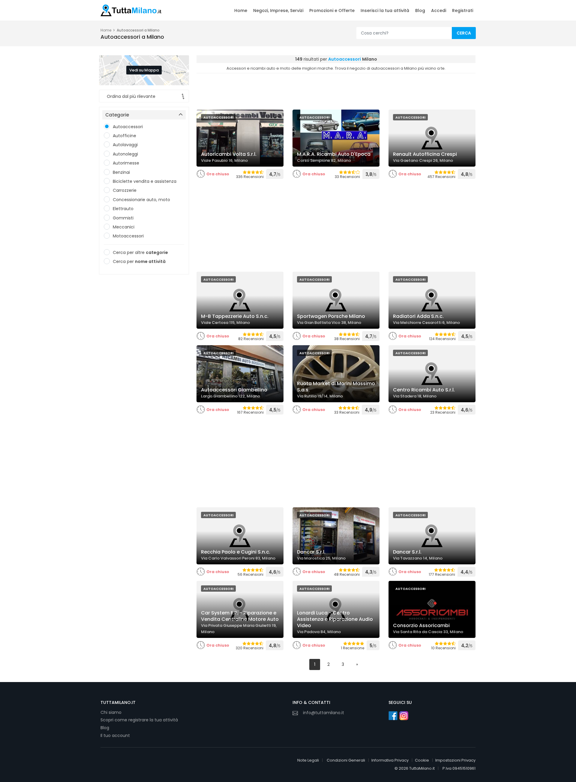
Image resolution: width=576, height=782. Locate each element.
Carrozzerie (124, 190)
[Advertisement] (144, 372)
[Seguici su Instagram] (403, 715)
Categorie (117, 115)
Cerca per (139, 261)
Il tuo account (115, 735)
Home (240, 11)
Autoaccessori (128, 127)
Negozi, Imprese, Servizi (278, 11)
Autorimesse (126, 163)
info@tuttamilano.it (323, 713)
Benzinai (121, 172)
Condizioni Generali (346, 760)
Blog (420, 11)
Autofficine (124, 136)
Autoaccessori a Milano (138, 30)
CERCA (464, 33)
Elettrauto (123, 209)
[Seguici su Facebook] (393, 715)
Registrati (462, 11)
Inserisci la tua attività (385, 11)
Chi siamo (111, 712)
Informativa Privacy (390, 760)
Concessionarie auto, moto (141, 200)
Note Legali (308, 760)
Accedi (438, 11)
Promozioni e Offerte (332, 11)
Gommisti (123, 218)
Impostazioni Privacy (455, 760)
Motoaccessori (128, 236)
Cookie (422, 760)
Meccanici (123, 227)
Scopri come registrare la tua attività (139, 720)
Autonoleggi (125, 154)
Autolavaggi (125, 145)
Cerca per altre (140, 252)
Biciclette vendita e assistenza (144, 181)
